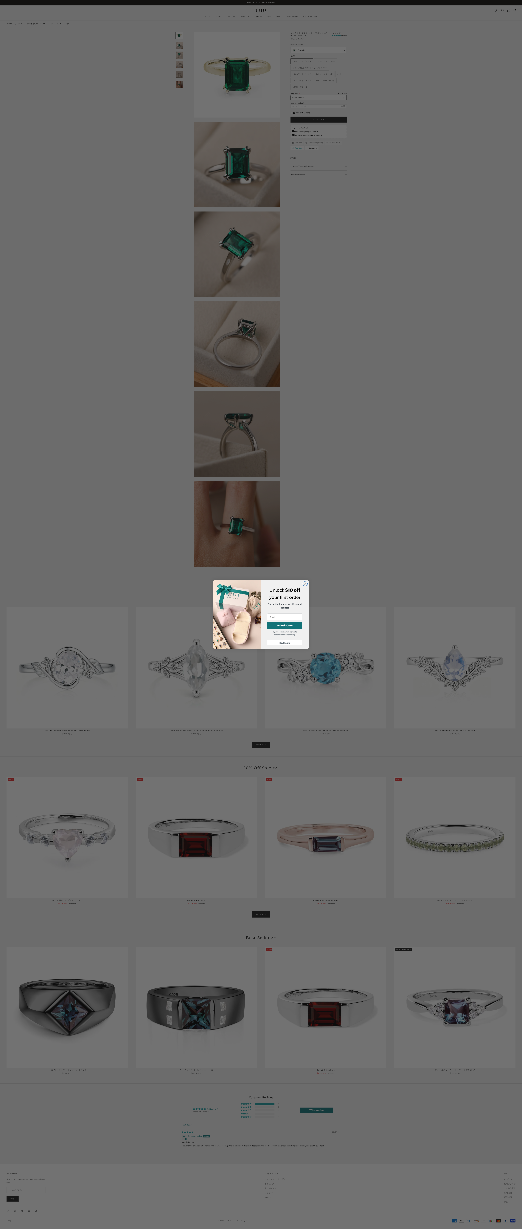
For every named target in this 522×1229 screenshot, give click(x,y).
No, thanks (284, 642)
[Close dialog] (305, 583)
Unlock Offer (285, 625)
